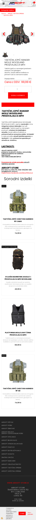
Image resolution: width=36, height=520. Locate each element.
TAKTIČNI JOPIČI (8, 15)
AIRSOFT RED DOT (8, 432)
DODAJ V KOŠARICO (18, 95)
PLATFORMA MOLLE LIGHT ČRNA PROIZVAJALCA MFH (18, 333)
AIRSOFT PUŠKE (7, 425)
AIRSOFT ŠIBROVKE (8, 428)
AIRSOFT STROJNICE (9, 437)
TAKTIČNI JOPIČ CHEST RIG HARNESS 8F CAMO (18, 220)
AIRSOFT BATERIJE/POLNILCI (11, 451)
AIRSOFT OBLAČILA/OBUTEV (11, 464)
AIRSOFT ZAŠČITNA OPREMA (11, 471)
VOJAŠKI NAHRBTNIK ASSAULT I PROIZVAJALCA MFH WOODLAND (18, 278)
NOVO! (4, 186)
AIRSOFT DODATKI (8, 454)
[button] (32, 34)
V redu (22, 513)
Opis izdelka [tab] (18, 105)
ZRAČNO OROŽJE (8, 457)
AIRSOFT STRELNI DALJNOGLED (12, 444)
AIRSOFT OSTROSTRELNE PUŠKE (12, 433)
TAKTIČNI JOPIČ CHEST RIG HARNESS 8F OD (18, 389)
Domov (4, 13)
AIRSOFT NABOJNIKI (8, 461)
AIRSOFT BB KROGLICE (9, 440)
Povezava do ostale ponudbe (13, 162)
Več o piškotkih (30, 513)
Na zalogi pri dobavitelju (9, 247)
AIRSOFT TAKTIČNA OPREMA (16, 13)
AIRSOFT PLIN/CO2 (8, 447)
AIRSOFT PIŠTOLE (7, 422)
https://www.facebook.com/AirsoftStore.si (17, 173)
